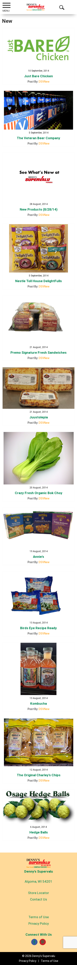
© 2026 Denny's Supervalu (38, 956)
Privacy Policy (38, 923)
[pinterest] (42, 943)
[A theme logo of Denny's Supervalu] (35, 7)
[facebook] (34, 943)
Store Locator (38, 893)
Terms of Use (38, 917)
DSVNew (44, 81)
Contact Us (38, 899)
